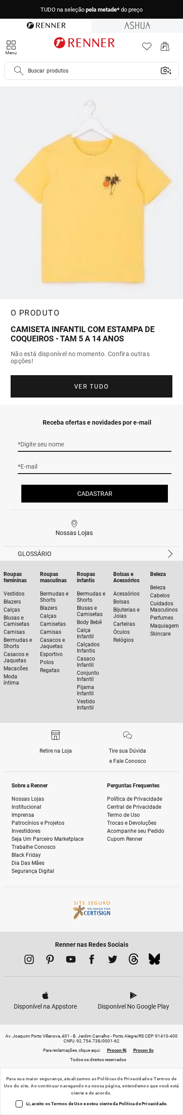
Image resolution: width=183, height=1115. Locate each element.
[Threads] (133, 961)
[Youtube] (70, 961)
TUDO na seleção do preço (91, 9)
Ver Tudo (91, 386)
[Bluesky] (154, 961)
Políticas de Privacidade (123, 1078)
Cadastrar (94, 493)
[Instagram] (29, 961)
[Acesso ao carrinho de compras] (165, 49)
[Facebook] (91, 961)
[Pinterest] (50, 961)
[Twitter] (112, 961)
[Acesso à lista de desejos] (146, 49)
